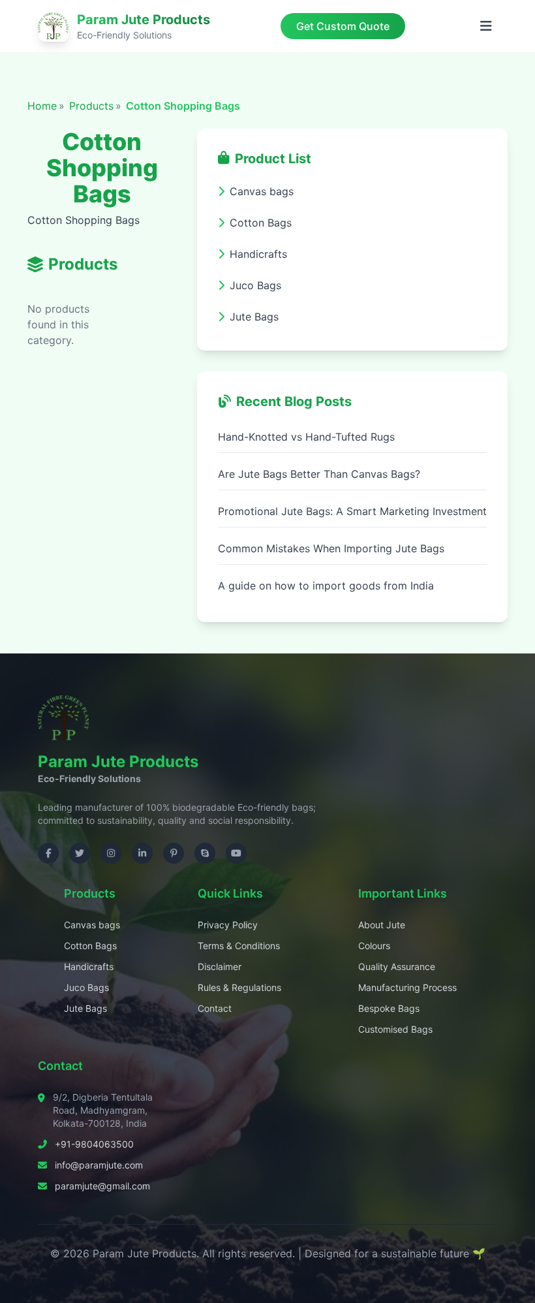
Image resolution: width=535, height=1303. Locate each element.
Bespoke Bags (389, 1008)
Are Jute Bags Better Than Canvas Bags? (319, 473)
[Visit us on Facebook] (48, 853)
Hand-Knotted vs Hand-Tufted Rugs (306, 436)
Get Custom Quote (343, 26)
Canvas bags (92, 924)
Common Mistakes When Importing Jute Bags (331, 548)
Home (42, 105)
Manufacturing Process (407, 987)
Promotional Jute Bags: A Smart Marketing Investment (352, 511)
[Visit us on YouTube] (236, 853)
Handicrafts (89, 966)
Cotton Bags (90, 945)
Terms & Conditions (239, 945)
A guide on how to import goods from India (326, 585)
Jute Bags (85, 1008)
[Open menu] (486, 26)
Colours (374, 945)
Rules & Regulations (239, 987)
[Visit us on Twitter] (79, 853)
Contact (215, 1008)
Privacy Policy (228, 924)
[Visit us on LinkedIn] (142, 853)
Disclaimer (219, 966)
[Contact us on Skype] (204, 853)
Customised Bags (395, 1029)
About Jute (381, 924)
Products (91, 105)
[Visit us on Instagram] (110, 853)
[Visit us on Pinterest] (173, 853)
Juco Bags (86, 987)
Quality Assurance (396, 966)
